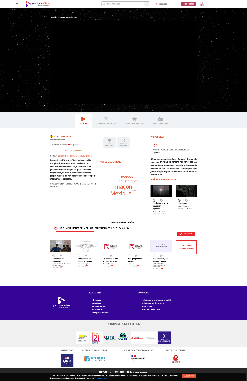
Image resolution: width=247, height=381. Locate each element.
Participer (148, 306)
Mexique (121, 193)
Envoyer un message (138, 372)
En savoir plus (101, 378)
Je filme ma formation (153, 303)
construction (128, 181)
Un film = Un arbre (151, 309)
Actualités (98, 309)
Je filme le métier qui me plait (157, 300)
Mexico (134, 190)
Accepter (189, 376)
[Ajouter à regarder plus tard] (155, 200)
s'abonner (188, 234)
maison (127, 177)
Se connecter (188, 4)
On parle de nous (101, 312)
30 (71, 145)
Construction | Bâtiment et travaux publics (75, 156)
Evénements (99, 306)
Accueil (53, 17)
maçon (123, 186)
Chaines (97, 303)
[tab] (83, 121)
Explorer (61, 17)
